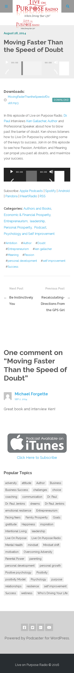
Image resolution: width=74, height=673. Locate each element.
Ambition (11, 243)
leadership (37, 221)
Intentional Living (16, 531)
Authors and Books (37, 208)
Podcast (40, 227)
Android (64, 191)
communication (32, 496)
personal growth (50, 565)
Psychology (38, 579)
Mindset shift (51, 545)
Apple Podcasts (31, 191)
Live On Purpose (15, 538)
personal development (22, 260)
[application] (37, 65)
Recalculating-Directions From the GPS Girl (53, 304)
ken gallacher (43, 249)
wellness (26, 593)
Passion (29, 254)
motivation (12, 551)
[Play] (7, 67)
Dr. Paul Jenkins (15, 503)
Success (13, 266)
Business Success (16, 489)
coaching (11, 496)
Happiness (28, 524)
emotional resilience (18, 510)
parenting (35, 558)
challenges (40, 489)
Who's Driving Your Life (52, 593)
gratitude (11, 524)
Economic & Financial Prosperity (27, 215)
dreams (35, 503)
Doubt (41, 243)
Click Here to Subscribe (37, 457)
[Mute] (56, 67)
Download (61, 100)
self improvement (54, 260)
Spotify (50, 191)
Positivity (42, 572)
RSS (42, 196)
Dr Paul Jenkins (54, 503)
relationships (13, 586)
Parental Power (14, 558)
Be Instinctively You (21, 301)
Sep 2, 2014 (21, 399)
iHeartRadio (28, 196)
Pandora (11, 196)
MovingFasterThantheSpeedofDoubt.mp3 (29, 100)
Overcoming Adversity (38, 551)
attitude (26, 483)
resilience (33, 586)
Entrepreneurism (16, 221)
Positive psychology (18, 572)
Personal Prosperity (18, 227)
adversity (11, 483)
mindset (33, 545)
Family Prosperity (37, 517)
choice (56, 489)
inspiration (46, 524)
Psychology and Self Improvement (29, 234)
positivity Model (15, 579)
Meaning (13, 254)
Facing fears (13, 517)
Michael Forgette (31, 394)
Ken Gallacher (36, 121)
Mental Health (14, 545)
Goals (56, 517)
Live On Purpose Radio (46, 538)
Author (52, 121)
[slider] (64, 61)
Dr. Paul (52, 496)
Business (55, 483)
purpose (56, 579)
